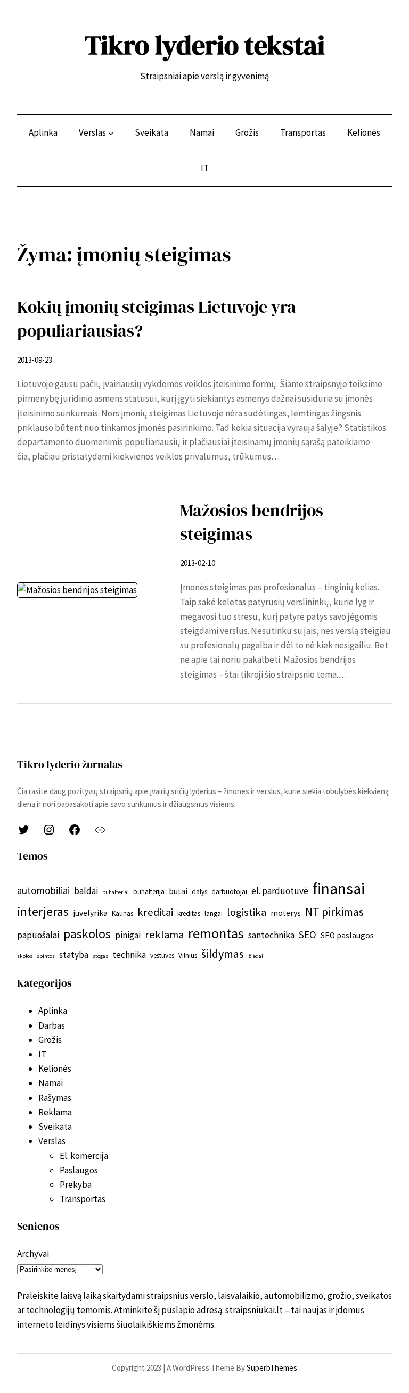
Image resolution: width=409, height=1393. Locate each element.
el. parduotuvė (279, 891)
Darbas (51, 1025)
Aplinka (52, 1010)
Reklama (55, 1112)
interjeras (43, 911)
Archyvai (33, 1253)
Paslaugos (79, 1170)
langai (213, 913)
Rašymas (54, 1098)
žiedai (255, 956)
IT (42, 1054)
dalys (199, 891)
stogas (100, 956)
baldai (86, 891)
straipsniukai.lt (254, 1310)
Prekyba (76, 1184)
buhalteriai (115, 892)
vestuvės (162, 955)
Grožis (50, 1040)
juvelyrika (90, 913)
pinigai (128, 935)
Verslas (52, 1141)
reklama (164, 934)
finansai (339, 888)
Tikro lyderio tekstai (205, 45)
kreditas (188, 913)
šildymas (222, 953)
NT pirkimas (334, 911)
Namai (50, 1083)
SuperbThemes (272, 1368)
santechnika (271, 935)
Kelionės (54, 1068)
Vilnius (187, 955)
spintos (46, 956)
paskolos (87, 933)
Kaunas (122, 913)
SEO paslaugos (347, 935)
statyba (73, 955)
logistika (246, 912)
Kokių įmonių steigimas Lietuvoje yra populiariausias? (156, 319)
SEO (307, 934)
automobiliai (43, 890)
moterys (286, 913)
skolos (24, 956)
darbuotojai (229, 891)
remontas (216, 933)
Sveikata (55, 1126)
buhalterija (149, 891)
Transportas (82, 1199)
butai (178, 891)
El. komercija (84, 1156)
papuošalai (38, 935)
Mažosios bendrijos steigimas (251, 522)
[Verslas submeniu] (110, 133)
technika (129, 955)
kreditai (155, 912)
